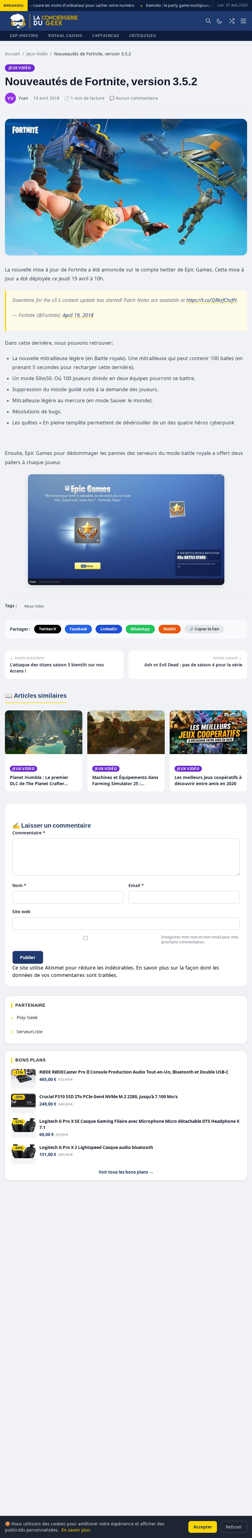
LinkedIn (108, 629)
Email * (136, 885)
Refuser (234, 1526)
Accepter (202, 1526)
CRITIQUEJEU (142, 35)
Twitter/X (47, 629)
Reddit (169, 629)
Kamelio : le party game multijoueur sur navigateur (187, 5)
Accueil (12, 53)
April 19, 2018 (77, 315)
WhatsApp (140, 629)
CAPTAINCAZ (105, 35)
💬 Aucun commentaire (133, 98)
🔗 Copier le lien (204, 629)
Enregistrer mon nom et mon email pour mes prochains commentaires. (199, 939)
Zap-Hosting (24, 35)
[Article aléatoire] (231, 21)
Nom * (19, 885)
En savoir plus (75, 1529)
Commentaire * (28, 832)
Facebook (78, 629)
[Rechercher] (208, 21)
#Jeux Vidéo (34, 606)
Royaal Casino (65, 35)
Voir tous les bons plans (126, 1172)
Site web (21, 911)
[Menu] (243, 21)
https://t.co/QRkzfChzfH (211, 300)
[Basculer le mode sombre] (219, 21)
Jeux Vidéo (37, 53)
